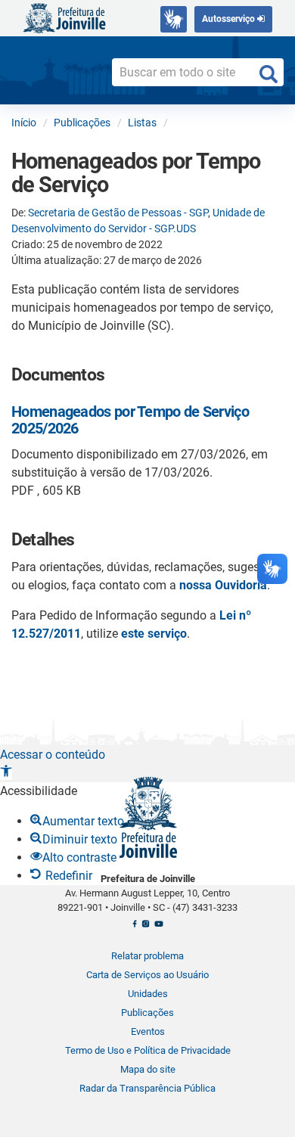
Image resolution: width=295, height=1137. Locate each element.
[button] (6, 773)
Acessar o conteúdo (52, 754)
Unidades (148, 993)
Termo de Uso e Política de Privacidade (148, 1050)
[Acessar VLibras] (173, 19)
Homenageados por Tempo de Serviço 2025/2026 (130, 419)
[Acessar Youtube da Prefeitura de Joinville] (158, 927)
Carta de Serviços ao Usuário (147, 974)
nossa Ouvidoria (223, 585)
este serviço (154, 633)
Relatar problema (147, 955)
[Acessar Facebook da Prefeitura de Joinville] (134, 927)
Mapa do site (147, 1069)
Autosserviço (229, 19)
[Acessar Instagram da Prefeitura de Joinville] (145, 927)
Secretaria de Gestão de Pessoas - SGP (118, 213)
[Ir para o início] (64, 17)
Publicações (147, 1012)
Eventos (148, 1031)
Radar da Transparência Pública (147, 1088)
